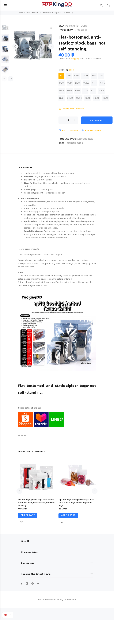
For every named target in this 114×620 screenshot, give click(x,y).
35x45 (105, 98)
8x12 (62, 75)
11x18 (94, 75)
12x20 (61, 83)
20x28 (101, 90)
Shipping (75, 58)
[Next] (10, 78)
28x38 (96, 98)
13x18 (69, 83)
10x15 (76, 75)
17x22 (77, 90)
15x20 (86, 83)
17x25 (85, 90)
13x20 (77, 83)
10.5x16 (85, 75)
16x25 (69, 90)
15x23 (102, 83)
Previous (15, 46)
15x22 (94, 83)
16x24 (61, 90)
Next (51, 46)
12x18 (101, 75)
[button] (7, 615)
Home (20, 12)
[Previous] (19, 491)
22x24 (61, 98)
